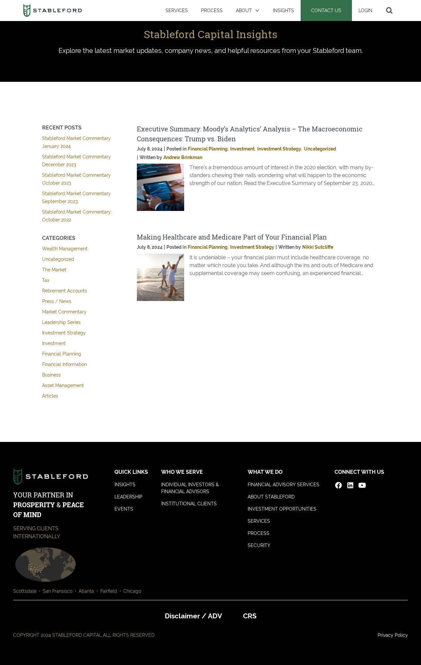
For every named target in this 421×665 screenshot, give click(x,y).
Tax (45, 280)
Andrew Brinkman (182, 157)
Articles (50, 396)
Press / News (56, 301)
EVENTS (123, 509)
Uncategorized (58, 259)
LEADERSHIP (128, 496)
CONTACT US (326, 10)
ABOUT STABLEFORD (271, 496)
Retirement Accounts (64, 290)
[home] (52, 10)
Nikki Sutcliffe (317, 247)
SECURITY (259, 545)
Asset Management (63, 385)
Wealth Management (64, 248)
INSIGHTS (283, 10)
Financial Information (64, 364)
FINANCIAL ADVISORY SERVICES (283, 484)
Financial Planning (61, 353)
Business (51, 375)
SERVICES (176, 10)
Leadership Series (61, 322)
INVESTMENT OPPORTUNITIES (282, 509)
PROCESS (212, 10)
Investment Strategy (64, 332)
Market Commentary (64, 311)
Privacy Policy (393, 635)
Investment (54, 343)
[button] (247, 10)
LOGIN (365, 10)
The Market (54, 269)
